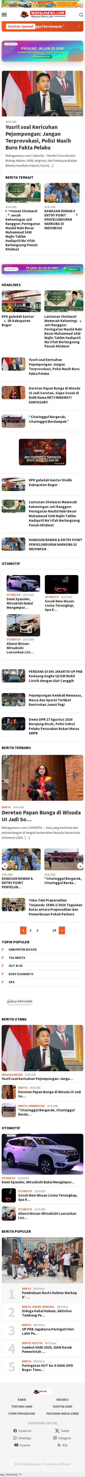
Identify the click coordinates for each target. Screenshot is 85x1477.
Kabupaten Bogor (23, 950)
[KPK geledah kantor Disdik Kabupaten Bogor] (21, 301)
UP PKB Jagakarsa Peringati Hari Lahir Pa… (48, 1331)
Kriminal (48, 1306)
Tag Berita (17, 958)
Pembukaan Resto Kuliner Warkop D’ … (49, 1295)
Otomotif (14, 595)
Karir (22, 1400)
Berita (6, 807)
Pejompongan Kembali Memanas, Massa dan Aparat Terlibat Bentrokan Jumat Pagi (55, 700)
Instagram (64, 1438)
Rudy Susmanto (21, 974)
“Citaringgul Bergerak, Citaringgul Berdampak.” (49, 419)
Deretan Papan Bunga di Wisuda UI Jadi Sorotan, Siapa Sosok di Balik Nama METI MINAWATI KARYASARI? (54, 395)
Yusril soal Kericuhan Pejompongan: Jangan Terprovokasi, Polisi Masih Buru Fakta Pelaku (38, 137)
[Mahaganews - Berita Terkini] (42, 452)
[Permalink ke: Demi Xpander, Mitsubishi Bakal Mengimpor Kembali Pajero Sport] (23, 583)
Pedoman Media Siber (62, 1414)
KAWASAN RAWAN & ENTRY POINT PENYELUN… (17, 882)
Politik (37, 1343)
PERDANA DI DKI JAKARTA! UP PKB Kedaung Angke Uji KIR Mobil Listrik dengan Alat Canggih (55, 676)
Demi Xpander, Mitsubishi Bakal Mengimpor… (20, 603)
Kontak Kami (62, 1407)
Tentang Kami (21, 1407)
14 (54, 930)
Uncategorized (12, 1074)
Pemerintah (36, 1106)
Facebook (24, 1431)
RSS (65, 1445)
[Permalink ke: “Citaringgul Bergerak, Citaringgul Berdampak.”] (64, 859)
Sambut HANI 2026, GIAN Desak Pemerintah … (47, 1349)
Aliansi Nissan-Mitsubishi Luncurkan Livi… (20, 648)
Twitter (64, 1431)
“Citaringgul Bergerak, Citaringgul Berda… (63, 880)
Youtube (25, 1445)
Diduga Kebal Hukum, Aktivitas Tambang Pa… (47, 1313)
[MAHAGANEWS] (42, 14)
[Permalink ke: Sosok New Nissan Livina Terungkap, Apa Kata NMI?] (61, 584)
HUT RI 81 (16, 966)
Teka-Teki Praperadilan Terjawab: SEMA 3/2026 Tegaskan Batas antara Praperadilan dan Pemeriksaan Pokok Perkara (55, 907)
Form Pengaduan (21, 1414)
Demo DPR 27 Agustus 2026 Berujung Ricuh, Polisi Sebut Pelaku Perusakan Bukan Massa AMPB (54, 726)
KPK (11, 982)
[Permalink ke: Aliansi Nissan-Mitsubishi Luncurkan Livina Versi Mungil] (23, 625)
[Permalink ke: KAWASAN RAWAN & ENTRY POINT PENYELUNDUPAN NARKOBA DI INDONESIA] (21, 859)
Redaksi (62, 1400)
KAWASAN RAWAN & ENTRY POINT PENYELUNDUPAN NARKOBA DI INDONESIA (60, 219)
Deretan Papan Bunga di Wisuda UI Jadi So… (41, 816)
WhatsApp (24, 1438)
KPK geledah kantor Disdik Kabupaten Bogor (18, 320)
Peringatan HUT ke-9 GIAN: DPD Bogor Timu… (47, 1367)
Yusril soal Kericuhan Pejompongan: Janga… (37, 1079)
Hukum (36, 1306)
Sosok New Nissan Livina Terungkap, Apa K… (59, 605)
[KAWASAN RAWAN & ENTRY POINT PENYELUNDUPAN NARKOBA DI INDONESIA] (62, 193)
